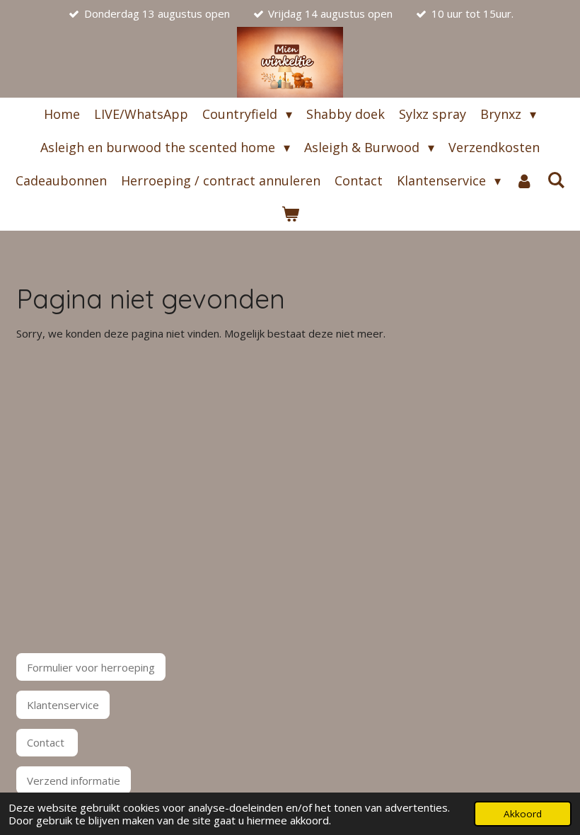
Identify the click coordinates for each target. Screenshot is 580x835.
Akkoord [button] (523, 813)
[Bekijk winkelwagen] (290, 214)
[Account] (524, 180)
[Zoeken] (556, 179)
